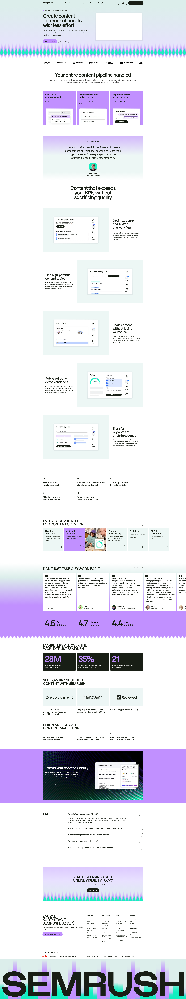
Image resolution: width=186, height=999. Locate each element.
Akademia (132, 921)
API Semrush (133, 923)
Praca (117, 926)
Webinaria (132, 935)
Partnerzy (118, 928)
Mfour (103, 930)
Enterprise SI (105, 926)
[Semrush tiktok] (49, 952)
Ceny (75, 3)
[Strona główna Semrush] (47, 3)
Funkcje (89, 921)
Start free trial (93, 890)
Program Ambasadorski (136, 937)
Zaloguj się (122, 3)
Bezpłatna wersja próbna (93, 928)
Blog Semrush (133, 932)
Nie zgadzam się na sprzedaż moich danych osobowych (122, 937)
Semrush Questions (121, 921)
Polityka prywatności (92, 956)
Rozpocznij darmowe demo (52, 934)
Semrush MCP (105, 919)
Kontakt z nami (119, 940)
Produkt (67, 3)
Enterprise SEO (105, 921)
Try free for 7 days (50, 41)
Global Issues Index (120, 932)
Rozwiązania (83, 3)
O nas (117, 919)
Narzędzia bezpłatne (107, 939)
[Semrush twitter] (57, 952)
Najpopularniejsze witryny (106, 936)
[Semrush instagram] (46, 952)
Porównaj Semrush (92, 930)
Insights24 (104, 928)
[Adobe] (44, 956)
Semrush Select (120, 930)
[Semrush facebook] (54, 952)
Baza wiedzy (133, 919)
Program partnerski (92, 937)
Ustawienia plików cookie (128, 956)
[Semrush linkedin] (43, 952)
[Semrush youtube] (51, 952)
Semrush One (90, 919)
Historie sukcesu (91, 932)
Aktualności (119, 923)
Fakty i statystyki (91, 935)
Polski (140, 956)
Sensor (103, 941)
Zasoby (92, 3)
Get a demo (63, 41)
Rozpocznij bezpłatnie (136, 3)
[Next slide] (141, 524)
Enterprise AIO (105, 923)
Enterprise (101, 3)
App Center (104, 932)
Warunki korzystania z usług (110, 956)
